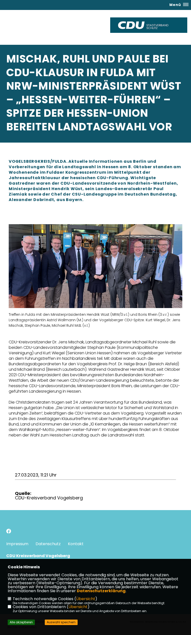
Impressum (17, 544)
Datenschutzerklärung (101, 591)
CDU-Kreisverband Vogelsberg (49, 498)
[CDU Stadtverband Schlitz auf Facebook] (8, 532)
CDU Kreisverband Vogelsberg (38, 556)
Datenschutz (48, 544)
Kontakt (76, 544)
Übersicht (85, 599)
